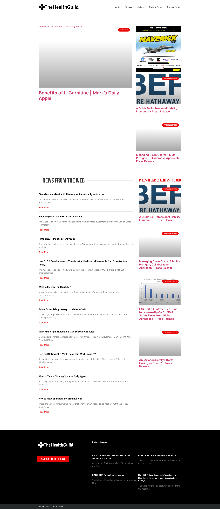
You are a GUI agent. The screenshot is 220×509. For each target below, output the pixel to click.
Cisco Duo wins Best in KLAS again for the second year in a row (72, 194)
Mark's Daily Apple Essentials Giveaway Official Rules (66, 331)
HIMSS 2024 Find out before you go (57, 239)
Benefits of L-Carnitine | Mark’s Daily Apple (79, 95)
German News (173, 7)
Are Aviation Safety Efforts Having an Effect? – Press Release (156, 363)
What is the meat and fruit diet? (55, 287)
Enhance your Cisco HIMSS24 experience (60, 216)
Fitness (128, 7)
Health (117, 7)
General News (155, 7)
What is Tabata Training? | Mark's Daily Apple (62, 376)
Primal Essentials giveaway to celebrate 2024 (62, 309)
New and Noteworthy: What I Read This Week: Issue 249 (68, 354)
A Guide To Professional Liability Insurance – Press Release (156, 110)
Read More (44, 207)
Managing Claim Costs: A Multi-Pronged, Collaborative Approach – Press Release (158, 158)
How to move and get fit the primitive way (60, 398)
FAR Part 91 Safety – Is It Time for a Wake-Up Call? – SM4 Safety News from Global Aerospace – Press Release (158, 313)
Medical (140, 7)
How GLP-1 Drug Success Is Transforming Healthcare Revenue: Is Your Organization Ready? (83, 263)
